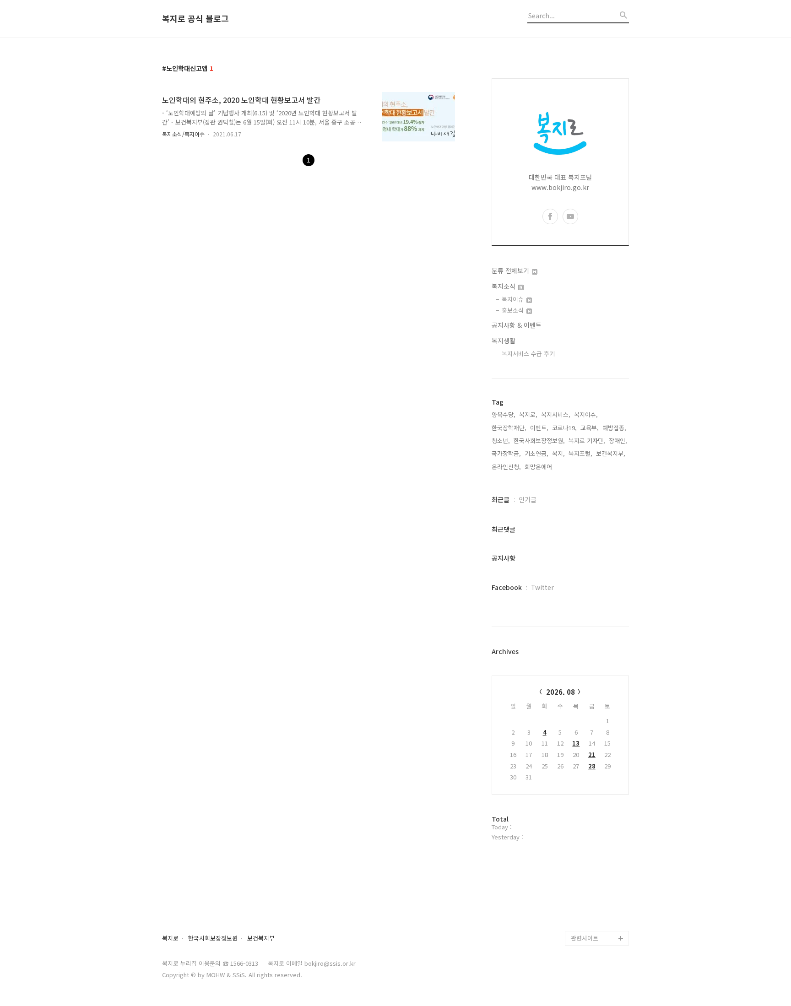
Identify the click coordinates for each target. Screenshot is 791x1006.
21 (592, 754)
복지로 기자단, (587, 440)
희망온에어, (539, 466)
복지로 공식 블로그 (195, 19)
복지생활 (503, 340)
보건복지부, (610, 453)
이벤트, (539, 427)
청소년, (501, 440)
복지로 (170, 938)
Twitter (542, 587)
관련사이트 (584, 938)
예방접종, (614, 427)
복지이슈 (514, 299)
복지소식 (504, 286)
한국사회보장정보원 (213, 938)
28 (592, 766)
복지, (558, 453)
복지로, (528, 414)
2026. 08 (560, 692)
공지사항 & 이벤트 (517, 325)
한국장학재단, (509, 427)
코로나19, (564, 427)
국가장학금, (506, 453)
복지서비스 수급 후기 (528, 353)
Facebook (507, 587)
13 (576, 743)
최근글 (500, 499)
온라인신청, (506, 466)
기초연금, (536, 453)
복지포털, (580, 453)
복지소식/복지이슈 (183, 134)
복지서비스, (555, 414)
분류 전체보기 (511, 270)
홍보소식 (514, 310)
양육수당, (503, 414)
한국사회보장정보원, (539, 440)
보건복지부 (261, 938)
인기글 (527, 499)
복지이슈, (586, 414)
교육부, (589, 427)
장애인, (618, 440)
